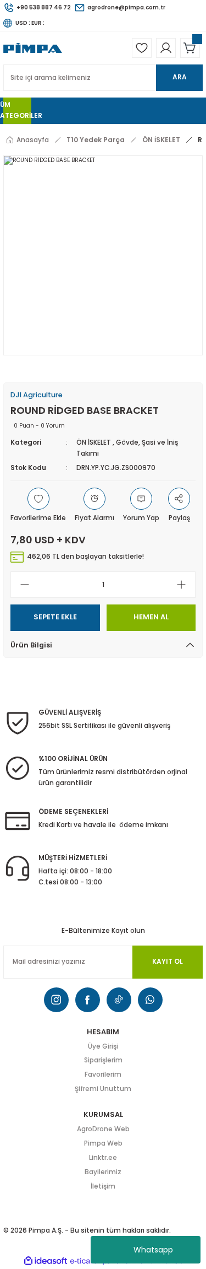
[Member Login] (166, 48)
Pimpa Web (103, 1143)
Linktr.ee (103, 1157)
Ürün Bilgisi (31, 645)
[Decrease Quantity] (20, 584)
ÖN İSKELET (93, 442)
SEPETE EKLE (55, 617)
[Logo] (32, 48)
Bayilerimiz (103, 1172)
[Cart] (190, 48)
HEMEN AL (151, 617)
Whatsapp (153, 1249)
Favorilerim (103, 1074)
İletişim (103, 1186)
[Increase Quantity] (186, 584)
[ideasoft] (46, 1261)
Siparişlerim (103, 1060)
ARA (179, 77)
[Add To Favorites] (38, 506)
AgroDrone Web (103, 1129)
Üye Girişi (103, 1046)
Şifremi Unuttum (103, 1088)
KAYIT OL (167, 961)
